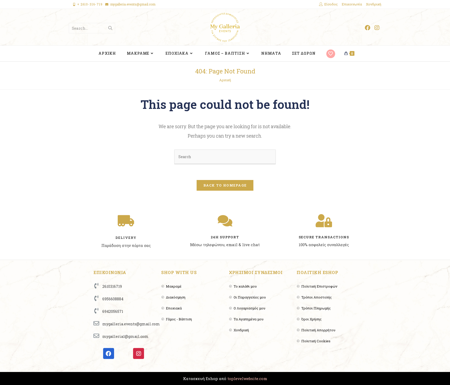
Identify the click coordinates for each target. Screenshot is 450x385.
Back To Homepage (225, 185)
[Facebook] (108, 353)
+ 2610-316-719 (90, 4)
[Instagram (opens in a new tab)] (376, 27)
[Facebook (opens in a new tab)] (367, 27)
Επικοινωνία (352, 4)
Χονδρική (373, 4)
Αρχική (225, 80)
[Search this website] (225, 156)
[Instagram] (138, 353)
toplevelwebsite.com (247, 378)
